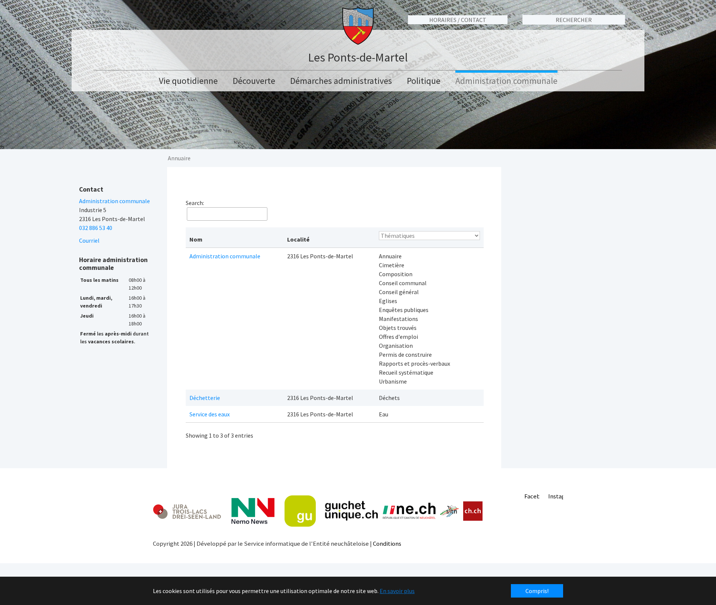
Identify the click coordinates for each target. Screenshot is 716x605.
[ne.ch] (408, 511)
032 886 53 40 (95, 227)
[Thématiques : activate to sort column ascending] (429, 237)
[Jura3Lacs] (187, 511)
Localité (298, 239)
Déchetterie (204, 397)
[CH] (473, 511)
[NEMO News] (253, 511)
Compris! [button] (537, 591)
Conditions (387, 543)
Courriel (89, 240)
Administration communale (224, 256)
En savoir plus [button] (397, 591)
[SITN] (449, 511)
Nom (195, 239)
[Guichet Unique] (331, 511)
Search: (195, 203)
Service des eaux (209, 414)
